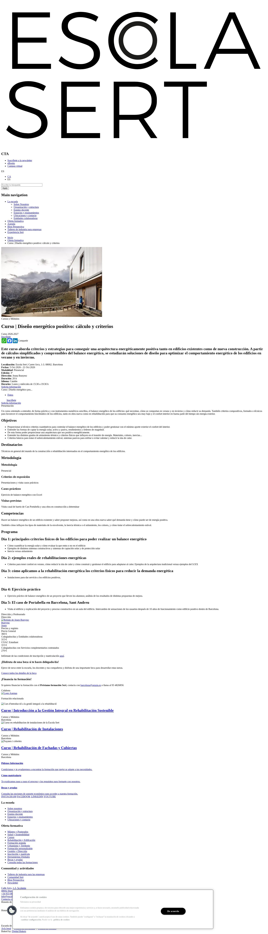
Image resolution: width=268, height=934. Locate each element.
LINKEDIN (37, 796)
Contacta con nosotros (12, 899)
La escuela (12, 201)
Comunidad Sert (15, 877)
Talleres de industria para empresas (24, 229)
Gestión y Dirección (17, 851)
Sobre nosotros (14, 808)
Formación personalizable (20, 848)
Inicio (10, 237)
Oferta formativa (15, 221)
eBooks (11, 163)
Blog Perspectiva (15, 226)
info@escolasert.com (11, 896)
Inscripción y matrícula (18, 854)
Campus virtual (14, 166)
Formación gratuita (16, 843)
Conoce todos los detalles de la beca (18, 673)
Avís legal (6, 928)
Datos (10, 395)
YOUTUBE (50, 796)
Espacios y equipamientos (26, 212)
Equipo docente (21, 210)
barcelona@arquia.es (90, 685)
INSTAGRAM (8, 796)
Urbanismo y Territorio (18, 845)
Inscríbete (6, 336)
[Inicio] (134, 147)
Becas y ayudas (15, 859)
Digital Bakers (19, 931)
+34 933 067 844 (9, 893)
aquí (62, 656)
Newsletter (12, 882)
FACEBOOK (23, 796)
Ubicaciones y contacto (25, 215)
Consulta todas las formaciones (22, 862)
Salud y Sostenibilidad (18, 834)
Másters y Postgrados (17, 831)
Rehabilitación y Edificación (21, 840)
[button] (12, 910)
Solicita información (11, 387)
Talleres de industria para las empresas (26, 874)
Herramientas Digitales (18, 857)
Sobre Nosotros (21, 204)
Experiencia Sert (15, 232)
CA (9, 176)
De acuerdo (173, 911)
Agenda (11, 224)
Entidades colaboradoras (26, 218)
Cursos (10, 837)
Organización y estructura (26, 207)
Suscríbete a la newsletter (19, 160)
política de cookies (62, 920)
